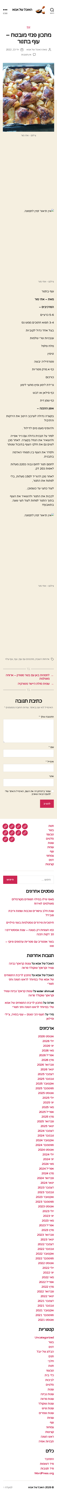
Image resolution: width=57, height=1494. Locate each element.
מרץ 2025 (47, 1116)
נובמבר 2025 (46, 1079)
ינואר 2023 (47, 1239)
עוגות (51, 843)
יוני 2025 (48, 1102)
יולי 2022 (48, 1268)
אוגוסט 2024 (46, 1149)
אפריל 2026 (46, 1055)
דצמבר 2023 (46, 1187)
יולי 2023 (48, 1211)
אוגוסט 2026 (46, 1036)
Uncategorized (44, 1337)
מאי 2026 (48, 1050)
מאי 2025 (48, 1107)
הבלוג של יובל (45, 1351)
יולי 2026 (48, 1041)
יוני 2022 (48, 1272)
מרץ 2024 (47, 1173)
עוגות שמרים (46, 1413)
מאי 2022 (48, 1277)
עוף (28, 27)
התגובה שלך (46, 717)
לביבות (49, 1380)
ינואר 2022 (47, 1296)
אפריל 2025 (46, 1112)
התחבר (49, 1459)
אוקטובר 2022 (45, 1253)
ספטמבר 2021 (44, 1315)
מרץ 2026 (47, 1060)
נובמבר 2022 (46, 1249)
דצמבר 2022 (46, 1244)
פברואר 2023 (45, 1234)
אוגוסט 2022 (46, 1263)
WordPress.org (44, 1473)
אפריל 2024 (46, 1168)
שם (51, 747)
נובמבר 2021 (46, 1305)
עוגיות (50, 847)
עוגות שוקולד (46, 1403)
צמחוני (50, 855)
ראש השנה (47, 1436)
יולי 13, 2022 (12, 49)
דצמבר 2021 (46, 1301)
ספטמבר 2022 (44, 1258)
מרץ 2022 (47, 1286)
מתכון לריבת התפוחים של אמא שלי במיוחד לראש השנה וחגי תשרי (29, 979)
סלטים (50, 838)
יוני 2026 (48, 1046)
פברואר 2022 (45, 1291)
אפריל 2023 (46, 1225)
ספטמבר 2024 (44, 1145)
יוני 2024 (48, 1159)
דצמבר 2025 (46, 1074)
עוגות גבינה (47, 1394)
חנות (51, 826)
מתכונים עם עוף (26, 659)
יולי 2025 (48, 1097)
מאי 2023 (48, 1220)
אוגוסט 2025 (46, 1093)
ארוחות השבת (42, 659)
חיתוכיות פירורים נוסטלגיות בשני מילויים (30, 922)
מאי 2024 (48, 1164)
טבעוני (50, 834)
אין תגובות (26, 54)
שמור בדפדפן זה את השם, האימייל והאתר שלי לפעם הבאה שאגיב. (28, 793)
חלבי (51, 1361)
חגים (51, 1356)
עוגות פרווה (47, 1399)
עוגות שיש (48, 1408)
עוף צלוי (9, 659)
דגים (51, 860)
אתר (51, 776)
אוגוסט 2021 (46, 1320)
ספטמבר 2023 (44, 1201)
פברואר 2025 (45, 1121)
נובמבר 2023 (46, 1192)
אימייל (50, 761)
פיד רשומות (47, 1463)
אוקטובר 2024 (45, 1140)
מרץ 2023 (47, 1230)
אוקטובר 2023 (45, 1197)
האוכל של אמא (22, 9)
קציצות (49, 864)
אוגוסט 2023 (46, 1206)
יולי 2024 (48, 1154)
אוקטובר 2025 (45, 1083)
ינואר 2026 (47, 1069)
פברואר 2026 (45, 1064)
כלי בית (49, 1375)
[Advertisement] (28, 174)
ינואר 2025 (47, 1126)
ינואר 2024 (47, 1183)
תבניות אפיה (46, 1441)
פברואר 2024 (45, 1178)
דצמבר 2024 (46, 1131)
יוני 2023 (48, 1216)
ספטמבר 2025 (44, 1088)
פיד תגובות (47, 1468)
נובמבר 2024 (46, 1135)
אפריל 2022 (46, 1282)
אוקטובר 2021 (45, 1310)
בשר (51, 830)
